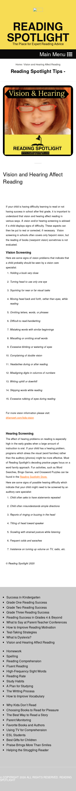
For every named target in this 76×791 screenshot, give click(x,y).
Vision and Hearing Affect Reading (33, 177)
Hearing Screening (20, 433)
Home (19, 64)
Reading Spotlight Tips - (38, 71)
